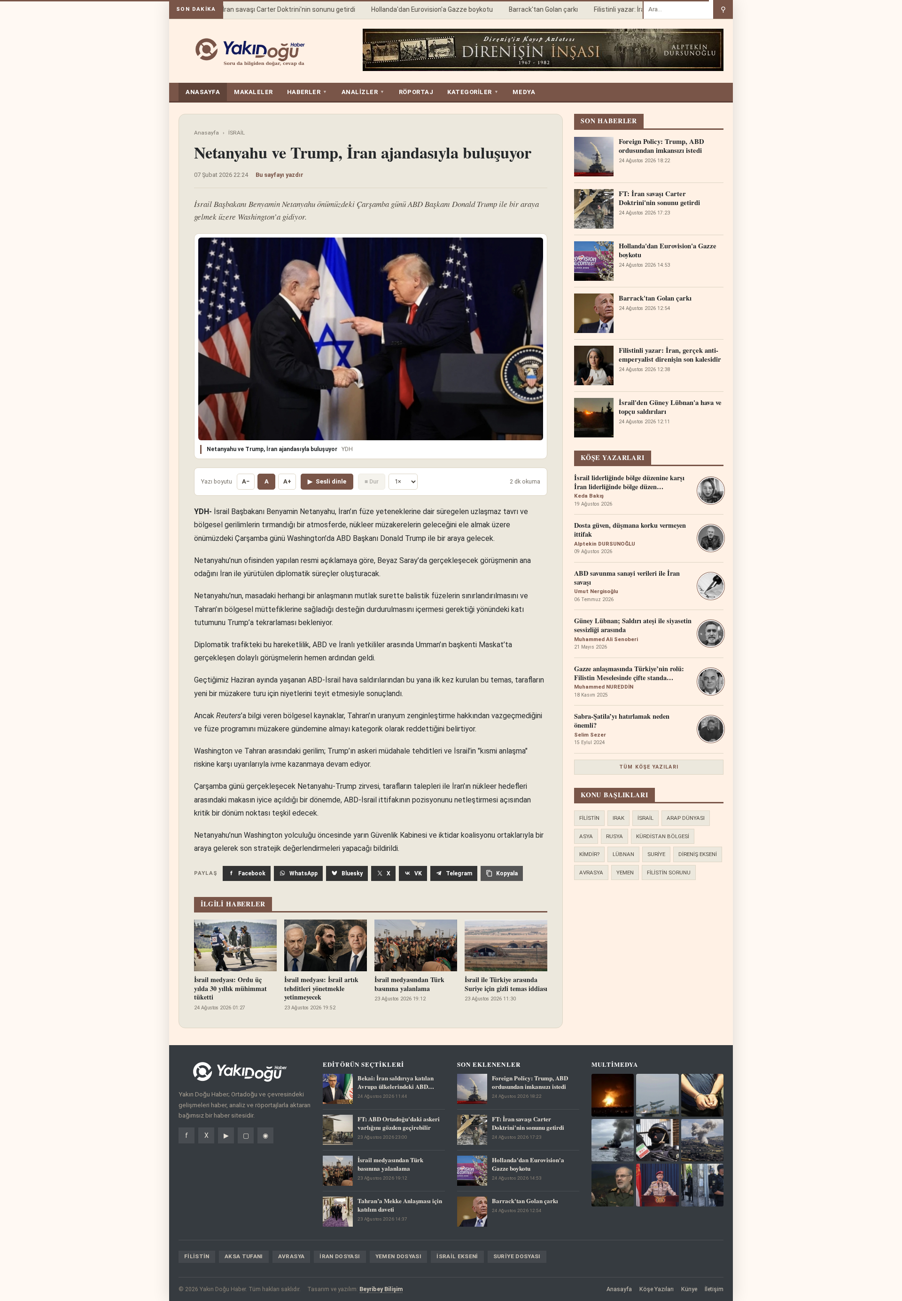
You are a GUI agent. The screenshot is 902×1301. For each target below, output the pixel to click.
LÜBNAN (623, 854)
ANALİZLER (363, 91)
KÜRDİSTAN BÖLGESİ (662, 836)
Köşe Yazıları (656, 1289)
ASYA (586, 836)
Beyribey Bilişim (381, 1289)
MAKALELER (253, 91)
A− (245, 481)
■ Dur (372, 481)
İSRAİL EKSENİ (457, 1256)
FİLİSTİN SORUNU (669, 872)
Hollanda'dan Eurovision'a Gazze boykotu (418, 9)
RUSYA (614, 836)
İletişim (714, 1289)
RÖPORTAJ (416, 91)
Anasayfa (206, 132)
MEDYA (524, 91)
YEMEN (625, 872)
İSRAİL (236, 132)
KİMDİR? (589, 854)
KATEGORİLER (472, 91)
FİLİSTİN (589, 818)
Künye (689, 1289)
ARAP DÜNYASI (686, 818)
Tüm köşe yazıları (648, 767)
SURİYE (656, 854)
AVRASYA (591, 872)
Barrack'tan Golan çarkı (529, 9)
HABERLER (307, 91)
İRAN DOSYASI (339, 1256)
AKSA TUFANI (244, 1256)
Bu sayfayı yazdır (279, 174)
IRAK (618, 818)
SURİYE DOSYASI (517, 1256)
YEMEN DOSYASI (398, 1256)
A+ (287, 481)
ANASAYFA (203, 91)
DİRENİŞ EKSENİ (697, 854)
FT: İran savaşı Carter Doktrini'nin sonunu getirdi (270, 9)
